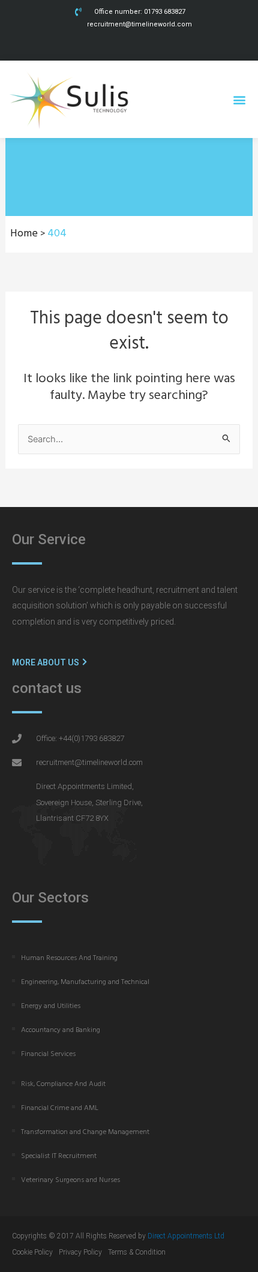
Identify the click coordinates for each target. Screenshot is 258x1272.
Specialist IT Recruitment (59, 1156)
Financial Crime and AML (59, 1108)
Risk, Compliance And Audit (63, 1084)
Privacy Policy (80, 1252)
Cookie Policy (32, 1252)
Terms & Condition (137, 1252)
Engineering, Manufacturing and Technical (85, 982)
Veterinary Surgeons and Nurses (70, 1180)
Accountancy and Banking (60, 1030)
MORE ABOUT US (46, 662)
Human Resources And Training (69, 958)
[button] (239, 99)
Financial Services (48, 1054)
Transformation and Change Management (85, 1132)
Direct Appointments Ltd (186, 1236)
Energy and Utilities (50, 1006)
